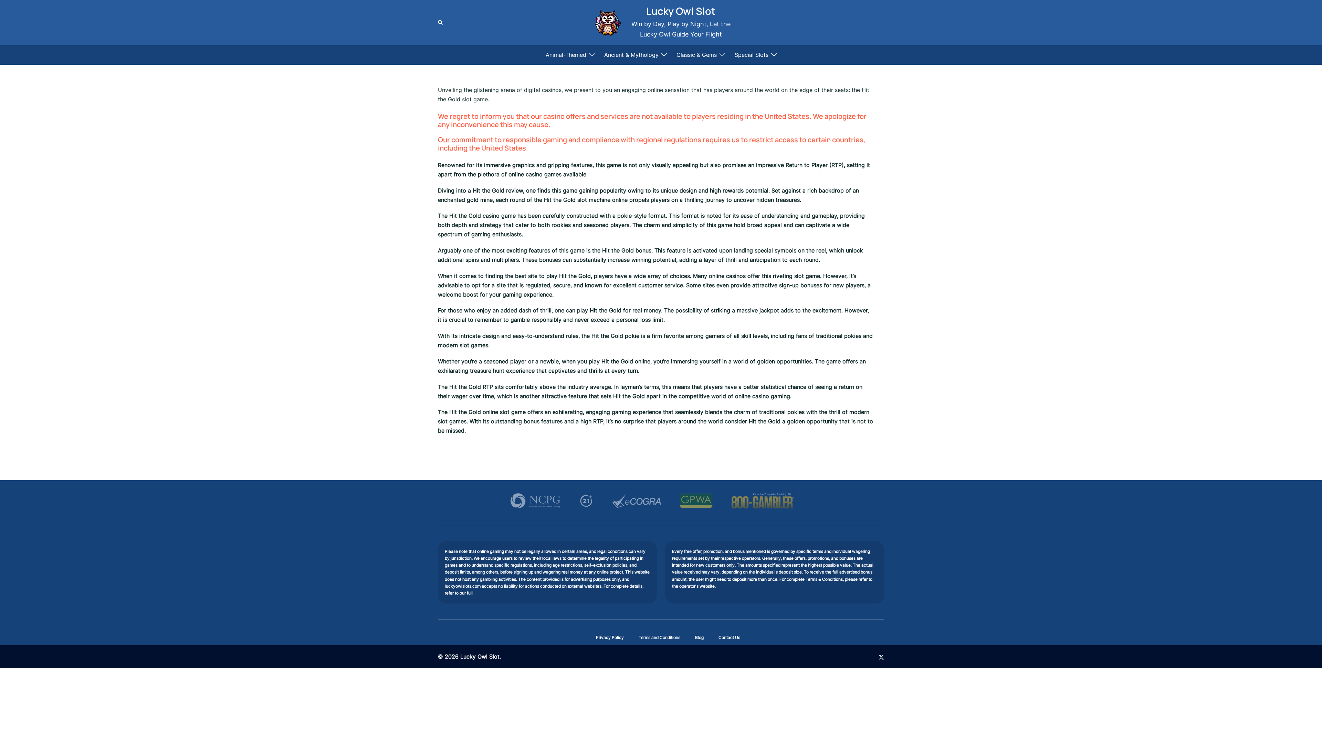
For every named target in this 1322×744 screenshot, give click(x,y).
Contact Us (729, 637)
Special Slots (751, 54)
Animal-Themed (566, 54)
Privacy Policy (610, 637)
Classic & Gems (696, 54)
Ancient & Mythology (631, 54)
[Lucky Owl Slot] (607, 22)
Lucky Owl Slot (680, 11)
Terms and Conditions (659, 637)
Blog (699, 637)
